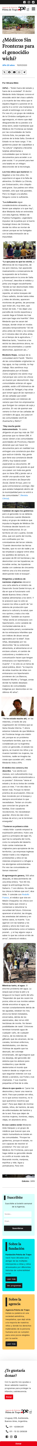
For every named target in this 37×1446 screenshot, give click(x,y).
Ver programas (14, 1285)
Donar (18, 1443)
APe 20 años (8, 65)
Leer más (11, 1279)
